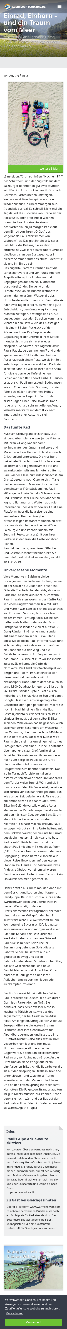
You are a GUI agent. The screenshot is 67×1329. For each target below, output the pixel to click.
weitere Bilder (49, 169)
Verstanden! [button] (33, 1322)
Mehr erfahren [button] (14, 1313)
